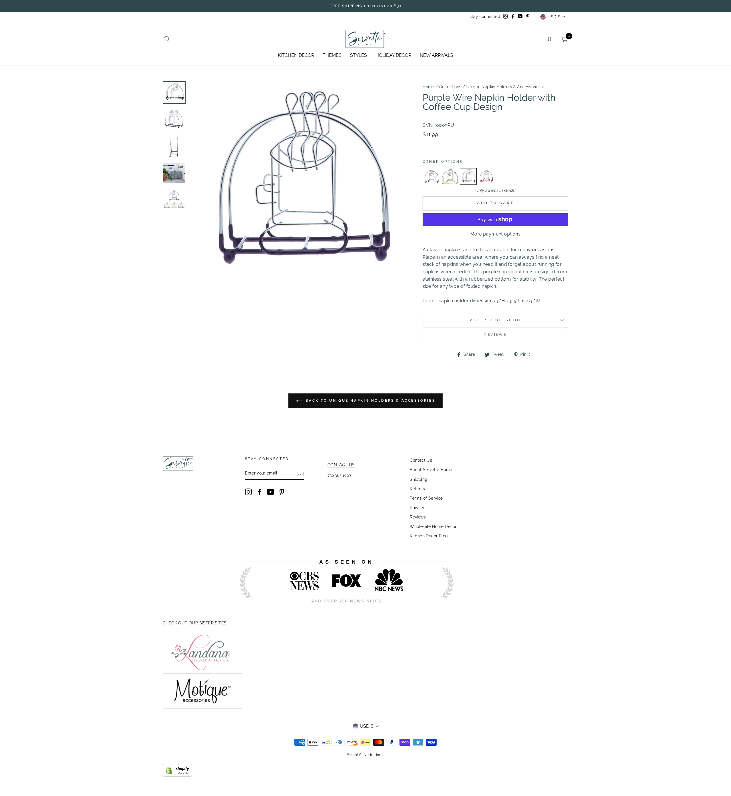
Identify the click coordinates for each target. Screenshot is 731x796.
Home (428, 87)
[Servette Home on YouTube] (270, 492)
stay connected (485, 16)
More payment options (495, 234)
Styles (358, 55)
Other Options (443, 162)
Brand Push (441, 609)
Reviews (418, 517)
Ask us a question (495, 320)
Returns (417, 489)
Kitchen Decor (296, 55)
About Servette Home (431, 469)
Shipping (418, 479)
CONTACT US (341, 465)
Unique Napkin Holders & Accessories (503, 87)
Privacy (417, 507)
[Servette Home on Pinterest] (281, 492)
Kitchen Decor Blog (429, 536)
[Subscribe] (300, 473)
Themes (332, 55)
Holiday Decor (393, 55)
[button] (431, 176)
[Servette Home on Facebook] (259, 492)
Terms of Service (426, 498)
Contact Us (421, 460)
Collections (450, 87)
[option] (365, 6)
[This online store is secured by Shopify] (177, 775)
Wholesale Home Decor (433, 526)
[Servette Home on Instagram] (248, 492)
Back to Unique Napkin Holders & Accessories (369, 401)
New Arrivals (436, 55)
